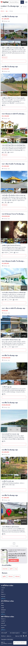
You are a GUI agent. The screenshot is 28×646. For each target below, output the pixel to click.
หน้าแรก (2, 11)
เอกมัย (2, 607)
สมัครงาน (9, 636)
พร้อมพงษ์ (3, 609)
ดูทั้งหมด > (3, 598)
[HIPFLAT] (4, 2)
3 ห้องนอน (17, 576)
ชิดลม (2, 605)
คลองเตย (3, 596)
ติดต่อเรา (25, 632)
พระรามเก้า (3, 625)
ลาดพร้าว (3, 621)
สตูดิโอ (4, 576)
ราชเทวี (3, 587)
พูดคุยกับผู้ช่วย (14, 560)
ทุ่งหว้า (11, 568)
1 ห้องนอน (10, 576)
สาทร (2, 590)
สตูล (6, 11)
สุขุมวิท (2, 627)
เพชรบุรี (3, 623)
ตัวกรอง (24, 6)
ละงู (16, 568)
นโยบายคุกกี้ (4, 632)
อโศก (2, 603)
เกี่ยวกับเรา (3, 636)
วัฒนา (2, 592)
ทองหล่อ (3, 612)
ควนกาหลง (5, 568)
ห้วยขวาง (3, 594)
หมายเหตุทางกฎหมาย (15, 632)
